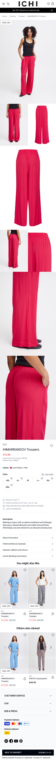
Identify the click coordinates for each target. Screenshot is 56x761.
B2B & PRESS (10, 711)
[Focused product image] (28, 62)
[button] (28, 538)
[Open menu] (3, 4)
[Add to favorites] (51, 445)
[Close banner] (52, 10)
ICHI (6, 703)
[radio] (28, 480)
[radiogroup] (28, 484)
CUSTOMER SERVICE (14, 695)
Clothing (12, 16)
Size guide (49, 474)
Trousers (21, 16)
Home (4, 16)
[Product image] (14, 125)
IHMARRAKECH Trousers (36, 16)
